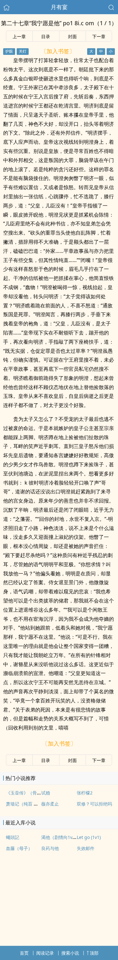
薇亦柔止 (50, 804)
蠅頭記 (12, 837)
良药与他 (50, 848)
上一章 (19, 36)
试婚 (45, 793)
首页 (24, 953)
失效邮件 (85, 848)
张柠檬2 (85, 793)
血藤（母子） (19, 848)
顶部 (94, 953)
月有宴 (59, 7)
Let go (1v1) (89, 837)
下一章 (98, 36)
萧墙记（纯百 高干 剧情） (31, 804)
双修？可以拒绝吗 (94, 804)
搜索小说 (70, 953)
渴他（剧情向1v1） (60, 837)
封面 (72, 36)
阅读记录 (45, 953)
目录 (45, 36)
